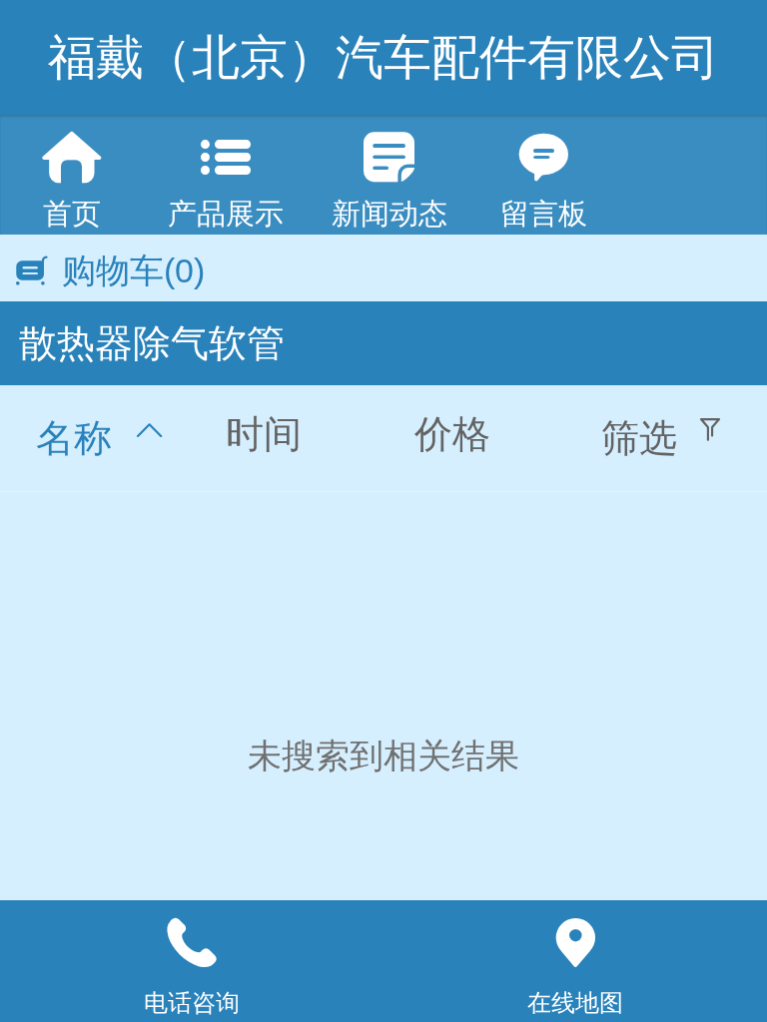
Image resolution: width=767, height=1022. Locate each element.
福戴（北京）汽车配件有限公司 (383, 57)
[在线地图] (575, 943)
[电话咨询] (192, 943)
